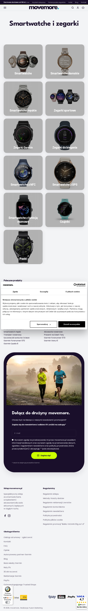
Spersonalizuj (42, 324)
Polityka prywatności (52, 515)
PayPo (6, 580)
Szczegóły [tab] (44, 292)
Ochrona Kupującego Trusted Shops (20, 584)
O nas (27, 2)
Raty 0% (7, 567)
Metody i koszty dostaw (53, 498)
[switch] (7, 602)
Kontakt (83, 2)
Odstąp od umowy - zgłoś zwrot (18, 537)
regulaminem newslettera (32, 445)
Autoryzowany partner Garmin (17, 554)
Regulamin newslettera (53, 511)
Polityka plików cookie (53, 520)
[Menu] (11, 586)
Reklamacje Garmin (12, 576)
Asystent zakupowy (38, 2)
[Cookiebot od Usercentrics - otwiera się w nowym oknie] (75, 285)
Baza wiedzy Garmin (13, 563)
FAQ (5, 546)
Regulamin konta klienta (54, 507)
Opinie (6, 550)
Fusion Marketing (36, 608)
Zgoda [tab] (15, 292)
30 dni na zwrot (10, 571)
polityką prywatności (58, 445)
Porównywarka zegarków (57, 2)
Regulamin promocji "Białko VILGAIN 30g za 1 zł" (63, 524)
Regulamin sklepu (51, 494)
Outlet (70, 2)
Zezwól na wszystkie (71, 324)
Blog (76, 2)
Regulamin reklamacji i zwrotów (57, 502)
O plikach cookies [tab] (73, 292)
